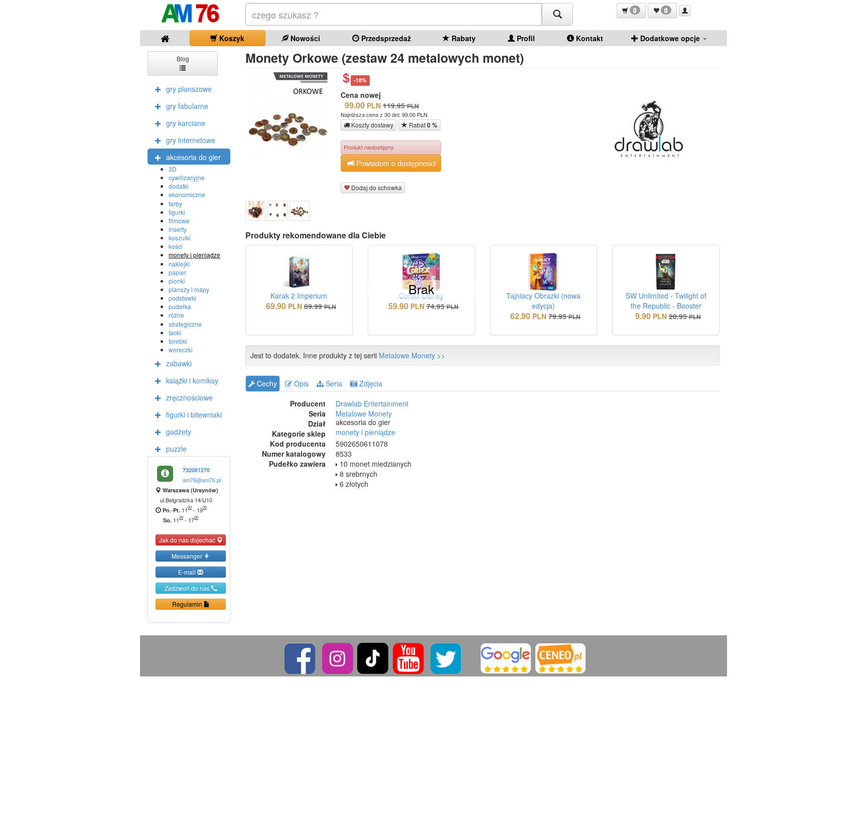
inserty (178, 229)
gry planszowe (189, 89)
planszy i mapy (189, 289)
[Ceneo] (560, 657)
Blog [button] (183, 58)
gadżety (178, 432)
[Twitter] (447, 657)
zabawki (179, 363)
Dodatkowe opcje (670, 38)
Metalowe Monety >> (412, 355)
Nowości (304, 38)
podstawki (182, 298)
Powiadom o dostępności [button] (395, 163)
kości (176, 246)
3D (173, 169)
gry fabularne (187, 106)
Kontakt (588, 38)
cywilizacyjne (187, 177)
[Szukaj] (557, 14)
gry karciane (185, 123)
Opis (300, 383)
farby (175, 203)
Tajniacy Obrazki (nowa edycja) (543, 301)
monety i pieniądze (194, 254)
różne (176, 315)
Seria (333, 383)
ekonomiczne (187, 194)
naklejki (179, 263)
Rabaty (463, 38)
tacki (175, 332)
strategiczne (185, 324)
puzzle (176, 449)
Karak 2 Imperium (298, 296)
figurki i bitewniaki (194, 414)
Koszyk (230, 38)
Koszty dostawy (371, 124)
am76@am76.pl (202, 480)
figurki (177, 212)
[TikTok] (372, 657)
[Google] (506, 657)
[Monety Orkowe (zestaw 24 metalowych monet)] (255, 211)
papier (177, 272)
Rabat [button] (422, 124)
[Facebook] (301, 657)
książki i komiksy (192, 380)
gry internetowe (190, 140)
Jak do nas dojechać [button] (188, 539)
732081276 (196, 470)
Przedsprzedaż (385, 38)
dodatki (179, 186)
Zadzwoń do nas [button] (188, 588)
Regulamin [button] (188, 604)
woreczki (181, 349)
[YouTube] (409, 657)
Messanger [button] (188, 556)
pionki (177, 281)
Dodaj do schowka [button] (376, 187)
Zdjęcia (369, 383)
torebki (178, 341)
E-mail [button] (187, 572)
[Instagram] (338, 657)
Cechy (266, 383)
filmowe (179, 220)
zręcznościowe (189, 397)
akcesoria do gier (193, 157)
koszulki (180, 237)
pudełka (180, 306)
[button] (631, 10)
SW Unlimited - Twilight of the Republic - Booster (666, 301)
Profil (525, 38)
